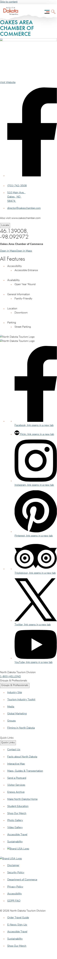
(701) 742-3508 (17, 186)
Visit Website (7, 82)
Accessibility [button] (14, 266)
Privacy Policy (15, 887)
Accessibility (14, 894)
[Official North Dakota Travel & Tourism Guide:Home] (10, 11)
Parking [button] (11, 323)
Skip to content (8, 2)
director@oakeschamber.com (24, 208)
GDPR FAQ (13, 901)
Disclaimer (13, 865)
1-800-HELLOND (10, 676)
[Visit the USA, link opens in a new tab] (18, 849)
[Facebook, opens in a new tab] (32, 176)
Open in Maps (8, 251)
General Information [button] (18, 294)
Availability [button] (13, 280)
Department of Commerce (22, 880)
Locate (5, 225)
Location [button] (12, 308)
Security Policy (15, 872)
